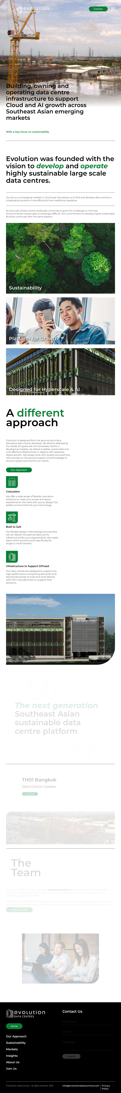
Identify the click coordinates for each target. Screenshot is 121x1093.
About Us (12, 1062)
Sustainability (16, 1042)
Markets (12, 1049)
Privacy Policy (106, 1087)
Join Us (11, 1068)
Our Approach (16, 1036)
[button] (14, 957)
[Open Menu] (113, 9)
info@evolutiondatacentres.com (80, 1085)
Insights (12, 1055)
